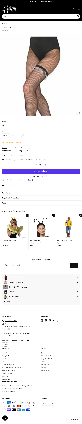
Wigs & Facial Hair (47, 356)
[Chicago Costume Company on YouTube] (50, 320)
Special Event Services (9, 370)
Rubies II (5, 30)
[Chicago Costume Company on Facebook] (46, 320)
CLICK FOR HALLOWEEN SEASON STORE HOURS (18, 340)
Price (4, 122)
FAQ (3, 362)
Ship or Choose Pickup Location (17, 151)
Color (4, 131)
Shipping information (10, 198)
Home (3, 23)
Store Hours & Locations (51, 2)
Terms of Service (7, 373)
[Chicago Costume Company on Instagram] (42, 320)
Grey (13, 135)
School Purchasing (8, 364)
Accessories (19, 211)
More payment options (41, 176)
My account (6, 379)
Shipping (4, 148)
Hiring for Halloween (8, 356)
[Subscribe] (74, 265)
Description (6, 193)
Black (5, 135)
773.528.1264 (6, 329)
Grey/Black (23, 135)
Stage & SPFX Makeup (48, 359)
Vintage (43, 367)
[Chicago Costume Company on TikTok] (57, 320)
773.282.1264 (6, 335)
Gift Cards (5, 376)
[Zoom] (79, 113)
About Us (5, 359)
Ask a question (8, 203)
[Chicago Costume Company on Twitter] (54, 320)
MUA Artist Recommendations (11, 367)
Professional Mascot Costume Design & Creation (18, 386)
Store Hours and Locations (10, 353)
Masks (43, 362)
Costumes (44, 353)
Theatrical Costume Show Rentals (13, 389)
